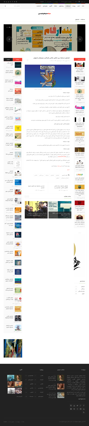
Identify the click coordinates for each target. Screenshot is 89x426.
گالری (50, 6)
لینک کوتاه (43, 41)
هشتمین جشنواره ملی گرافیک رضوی (80, 111)
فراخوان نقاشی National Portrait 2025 (9, 318)
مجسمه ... (29, 396)
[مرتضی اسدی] (13, 348)
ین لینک (59, 166)
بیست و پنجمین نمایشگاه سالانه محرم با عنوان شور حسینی (79, 222)
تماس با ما (49, 1)
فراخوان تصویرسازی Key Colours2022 (9, 154)
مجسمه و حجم (52, 392)
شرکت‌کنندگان (80, 291)
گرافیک (39, 380)
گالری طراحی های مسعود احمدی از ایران (51, 386)
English (42, 1)
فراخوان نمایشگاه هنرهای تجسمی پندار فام (44, 38)
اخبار (79, 6)
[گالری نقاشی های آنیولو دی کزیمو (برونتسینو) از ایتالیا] (18, 378)
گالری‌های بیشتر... (19, 396)
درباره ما (56, 1)
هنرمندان (45, 6)
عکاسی (29, 388)
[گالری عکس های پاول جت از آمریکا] (11, 391)
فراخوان (44, 35)
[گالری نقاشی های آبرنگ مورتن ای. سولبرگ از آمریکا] (18, 391)
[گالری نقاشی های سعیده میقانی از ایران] (18, 384)
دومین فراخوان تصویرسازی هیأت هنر (9, 290)
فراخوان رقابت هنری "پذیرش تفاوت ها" (79, 178)
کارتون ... (29, 392)
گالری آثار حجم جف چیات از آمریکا (51, 395)
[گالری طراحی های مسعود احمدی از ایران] (11, 384)
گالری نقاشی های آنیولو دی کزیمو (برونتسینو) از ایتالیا (51, 378)
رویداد (73, 6)
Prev (9, 39)
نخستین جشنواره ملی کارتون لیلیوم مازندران (36, 186)
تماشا (55, 6)
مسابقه (47, 175)
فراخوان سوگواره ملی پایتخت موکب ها (79, 154)
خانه (83, 6)
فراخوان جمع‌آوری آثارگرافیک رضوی (9, 280)
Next (80, 39)
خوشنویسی (29, 376)
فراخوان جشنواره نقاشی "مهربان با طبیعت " (9, 145)
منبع (68, 169)
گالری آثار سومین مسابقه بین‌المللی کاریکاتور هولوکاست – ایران (61, 214)
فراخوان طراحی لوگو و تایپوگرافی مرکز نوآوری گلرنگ (9, 128)
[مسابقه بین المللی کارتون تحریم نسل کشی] (79, 255)
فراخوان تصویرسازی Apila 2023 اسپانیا (79, 166)
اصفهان (57, 178)
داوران (80, 293)
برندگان (80, 289)
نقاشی (35, 175)
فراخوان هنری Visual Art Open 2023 (79, 83)
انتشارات (39, 6)
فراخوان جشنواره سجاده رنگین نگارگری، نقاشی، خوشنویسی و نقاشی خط (61, 187)
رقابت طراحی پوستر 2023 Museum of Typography (79, 124)
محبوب (8, 59)
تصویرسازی (29, 380)
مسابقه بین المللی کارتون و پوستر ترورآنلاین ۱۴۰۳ (9, 118)
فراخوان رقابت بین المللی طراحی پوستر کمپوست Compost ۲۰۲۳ (79, 193)
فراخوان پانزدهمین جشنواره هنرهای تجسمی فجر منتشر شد (79, 140)
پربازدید (17, 59)
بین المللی (41, 175)
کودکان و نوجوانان (65, 178)
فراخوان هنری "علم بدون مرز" (9, 224)
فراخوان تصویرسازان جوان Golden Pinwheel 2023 (79, 70)
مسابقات (68, 6)
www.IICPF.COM (62, 156)
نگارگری (29, 384)
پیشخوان (61, 6)
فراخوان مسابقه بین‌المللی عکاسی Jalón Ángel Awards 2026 (39, 214)
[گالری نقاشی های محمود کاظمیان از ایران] (10, 378)
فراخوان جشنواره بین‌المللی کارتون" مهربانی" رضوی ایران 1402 (79, 97)
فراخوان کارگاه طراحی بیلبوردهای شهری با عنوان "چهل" (79, 208)
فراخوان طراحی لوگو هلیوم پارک (9, 242)
